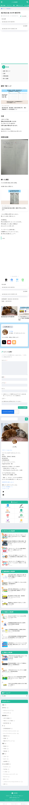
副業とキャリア (19, 5)
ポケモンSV (6, 712)
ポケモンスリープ (8, 710)
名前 (3, 377)
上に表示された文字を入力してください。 (12, 401)
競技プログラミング (8, 740)
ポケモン (5, 707)
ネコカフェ (6, 766)
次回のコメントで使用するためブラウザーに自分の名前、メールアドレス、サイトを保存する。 (14, 395)
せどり (5, 758)
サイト (3, 388)
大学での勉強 (7, 718)
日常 (5, 784)
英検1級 (5, 751)
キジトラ (6, 776)
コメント (4, 360)
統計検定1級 (15, 299)
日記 (4, 704)
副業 (4, 753)
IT (3, 725)
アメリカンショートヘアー (10, 774)
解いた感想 (5, 78)
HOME (15, 793)
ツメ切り (6, 771)
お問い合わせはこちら (14, 797)
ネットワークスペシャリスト (10, 733)
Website (14, 344)
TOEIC (5, 748)
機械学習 (6, 735)
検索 (26, 419)
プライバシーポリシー (18, 795)
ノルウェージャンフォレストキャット (12, 781)
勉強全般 (10, 299)
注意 (4, 73)
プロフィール (9, 795)
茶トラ (5, 779)
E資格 (5, 738)
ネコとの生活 (6, 764)
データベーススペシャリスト (10, 731)
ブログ (5, 756)
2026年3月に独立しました (8, 482)
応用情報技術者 (7, 728)
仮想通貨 (6, 761)
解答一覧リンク (6, 71)
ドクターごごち (5, 488)
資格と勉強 (3, 5)
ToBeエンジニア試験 (8, 720)
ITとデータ (9, 5)
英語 (14, 5)
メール (4, 382)
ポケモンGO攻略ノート (7, 486)
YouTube (9, 344)
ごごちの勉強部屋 (14, 2)
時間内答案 (5, 76)
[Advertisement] (14, 47)
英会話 (5, 746)
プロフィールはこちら (7, 450)
